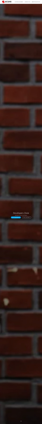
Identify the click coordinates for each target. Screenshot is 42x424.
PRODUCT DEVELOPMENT (26, 217)
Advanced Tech (27, 1)
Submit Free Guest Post (36, 1)
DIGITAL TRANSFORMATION (16, 217)
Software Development (19, 1)
